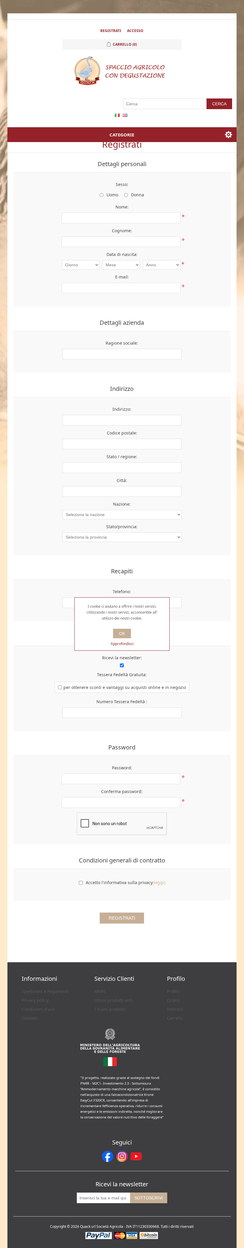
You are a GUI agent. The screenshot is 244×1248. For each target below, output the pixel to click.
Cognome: (122, 230)
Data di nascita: (122, 254)
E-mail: (122, 277)
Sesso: (122, 184)
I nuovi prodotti (109, 1009)
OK (122, 633)
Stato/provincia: (121, 526)
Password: (122, 768)
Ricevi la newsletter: (122, 657)
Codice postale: (122, 433)
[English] (125, 115)
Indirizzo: (121, 409)
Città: (122, 480)
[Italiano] (117, 115)
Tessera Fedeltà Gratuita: (122, 674)
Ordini (173, 1000)
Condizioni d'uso (38, 1009)
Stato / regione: (122, 456)
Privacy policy (35, 1000)
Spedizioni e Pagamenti (45, 991)
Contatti (29, 1018)
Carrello (175, 1018)
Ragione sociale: (122, 343)
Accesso (135, 30)
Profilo (173, 991)
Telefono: (122, 591)
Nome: (122, 207)
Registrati (110, 30)
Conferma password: (122, 791)
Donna (137, 195)
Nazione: (122, 504)
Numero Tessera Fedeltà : (121, 701)
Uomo (112, 195)
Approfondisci (122, 643)
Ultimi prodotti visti (113, 1000)
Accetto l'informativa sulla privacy (119, 882)
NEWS (100, 991)
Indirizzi (175, 1009)
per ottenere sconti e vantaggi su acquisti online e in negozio (124, 687)
